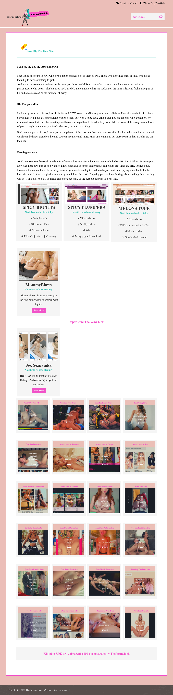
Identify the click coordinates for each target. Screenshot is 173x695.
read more (39, 310)
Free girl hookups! (128, 3)
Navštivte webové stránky (39, 212)
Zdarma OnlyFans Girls (154, 3)
